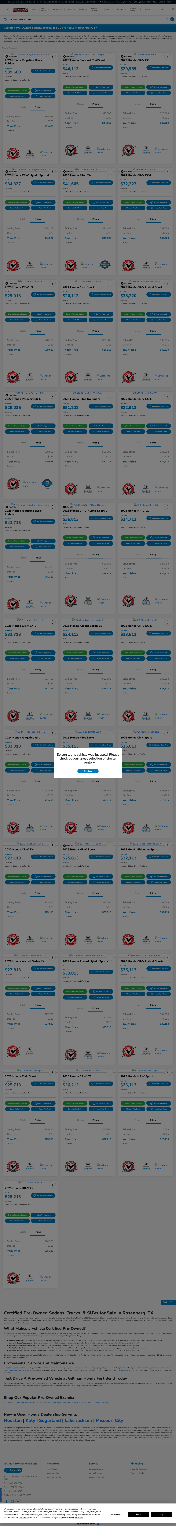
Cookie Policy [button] (23, 1518)
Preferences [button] (79, 1518)
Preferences (116, 1515)
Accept (161, 1515)
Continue (88, 771)
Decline (138, 1515)
